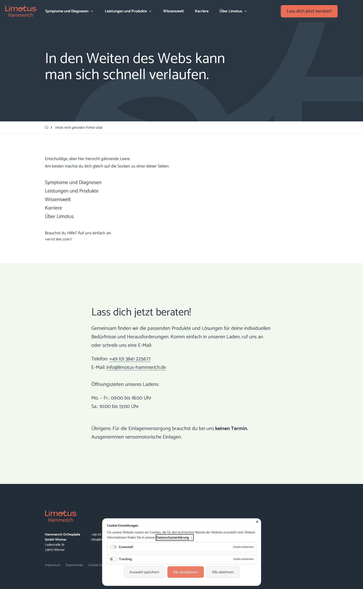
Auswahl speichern (144, 572)
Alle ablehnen (223, 572)
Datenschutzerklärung (172, 537)
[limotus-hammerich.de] (46, 128)
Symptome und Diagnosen (73, 183)
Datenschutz (74, 565)
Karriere (202, 11)
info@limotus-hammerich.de (136, 367)
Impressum (52, 565)
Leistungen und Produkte (72, 191)
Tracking (125, 559)
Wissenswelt (173, 11)
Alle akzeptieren (185, 572)
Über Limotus (59, 216)
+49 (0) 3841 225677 (58, 239)
